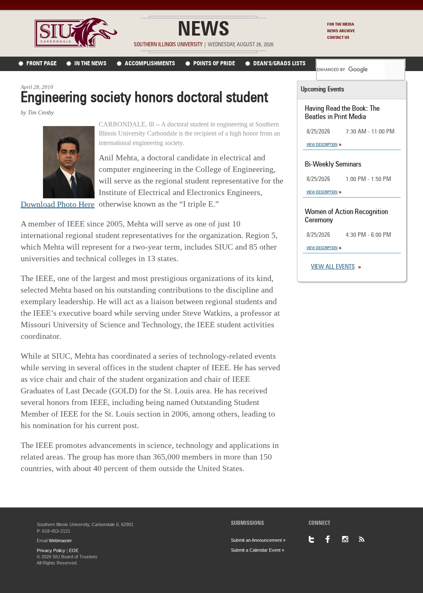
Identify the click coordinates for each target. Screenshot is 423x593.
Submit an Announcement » (258, 540)
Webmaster (60, 540)
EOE (73, 550)
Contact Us (338, 38)
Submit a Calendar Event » (257, 550)
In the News (90, 64)
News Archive (341, 31)
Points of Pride (214, 64)
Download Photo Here (58, 204)
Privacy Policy (51, 550)
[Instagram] (350, 539)
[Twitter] (317, 539)
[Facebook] (333, 539)
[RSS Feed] (366, 539)
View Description (322, 145)
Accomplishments (150, 64)
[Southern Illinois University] (76, 44)
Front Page (41, 64)
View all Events (333, 267)
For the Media (340, 24)
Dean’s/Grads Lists (279, 64)
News (203, 30)
